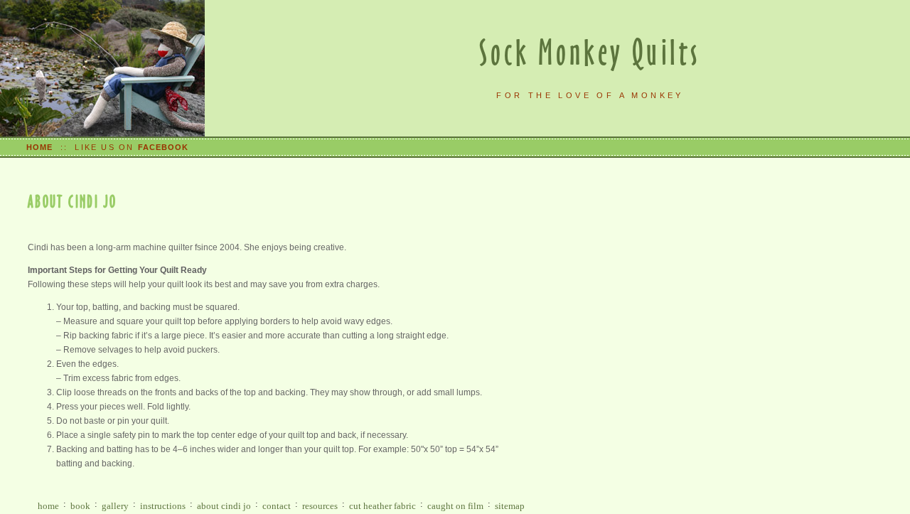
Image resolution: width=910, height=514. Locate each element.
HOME (39, 147)
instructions (163, 505)
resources (320, 505)
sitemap (510, 505)
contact (276, 505)
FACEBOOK (163, 147)
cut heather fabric (382, 505)
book (80, 505)
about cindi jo (224, 505)
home (48, 505)
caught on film (455, 505)
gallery (115, 505)
